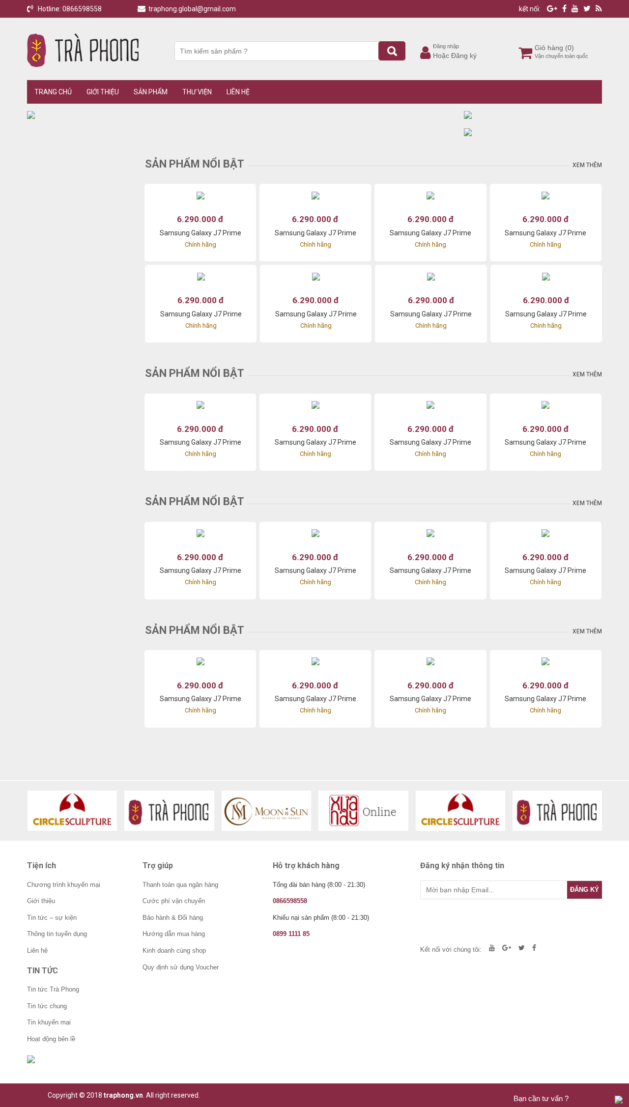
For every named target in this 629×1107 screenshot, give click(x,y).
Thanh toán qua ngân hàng (180, 884)
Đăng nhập (446, 46)
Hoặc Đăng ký (455, 55)
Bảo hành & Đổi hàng (173, 917)
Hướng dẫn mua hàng (174, 933)
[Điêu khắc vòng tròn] (72, 811)
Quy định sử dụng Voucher (181, 967)
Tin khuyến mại (49, 1022)
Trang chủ (53, 92)
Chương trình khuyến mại (63, 884)
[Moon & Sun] (267, 811)
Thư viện (197, 92)
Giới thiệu (102, 92)
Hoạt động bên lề (51, 1039)
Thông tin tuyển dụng (57, 933)
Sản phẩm (151, 92)
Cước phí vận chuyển (174, 901)
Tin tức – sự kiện (52, 917)
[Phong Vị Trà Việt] (169, 811)
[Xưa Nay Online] (363, 811)
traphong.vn (123, 1095)
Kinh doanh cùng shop (174, 950)
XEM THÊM (587, 165)
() (569, 48)
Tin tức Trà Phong (53, 989)
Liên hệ (238, 92)
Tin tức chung (47, 1006)
